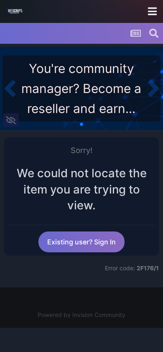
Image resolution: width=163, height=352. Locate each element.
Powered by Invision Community (81, 315)
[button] (9, 88)
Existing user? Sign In (81, 242)
